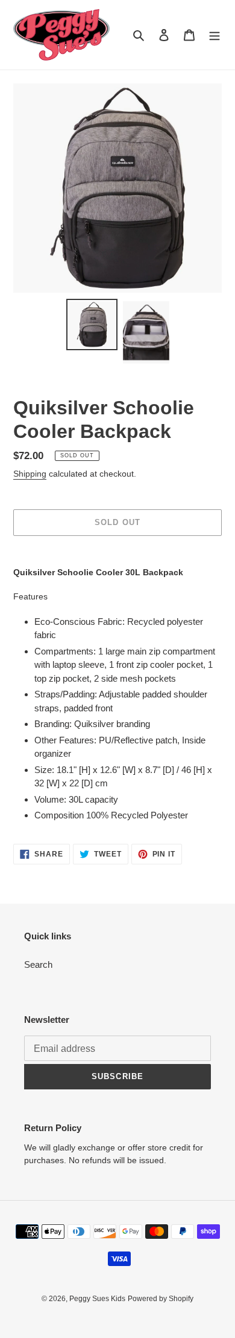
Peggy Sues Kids (97, 1298)
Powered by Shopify (160, 1298)
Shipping (29, 473)
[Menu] (214, 35)
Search (38, 964)
